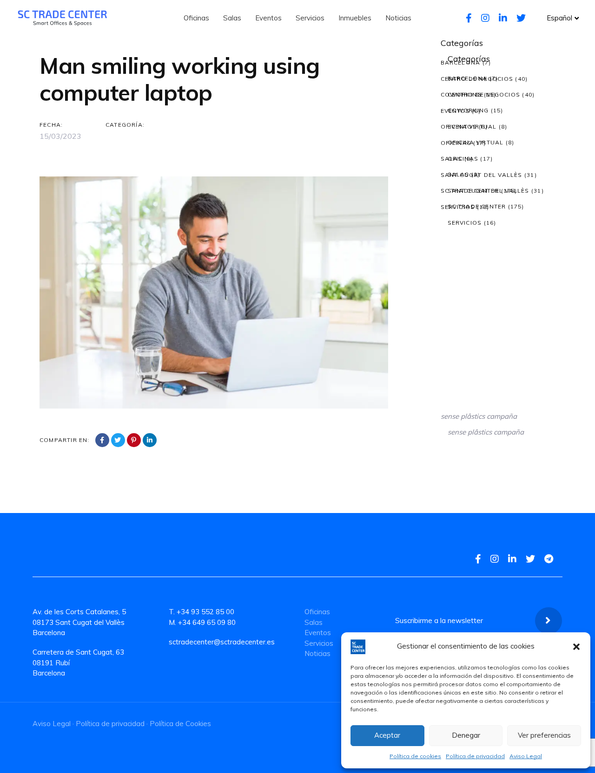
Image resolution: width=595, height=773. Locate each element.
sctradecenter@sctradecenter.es (222, 641)
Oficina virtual (469, 126)
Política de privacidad (475, 756)
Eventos (455, 110)
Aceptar (387, 735)
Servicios (458, 206)
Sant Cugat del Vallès (481, 174)
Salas (452, 158)
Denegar (466, 735)
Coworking (461, 94)
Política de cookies (415, 756)
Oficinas (456, 142)
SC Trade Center (470, 190)
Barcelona (461, 62)
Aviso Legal (525, 756)
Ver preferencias (544, 735)
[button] (576, 646)
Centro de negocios (477, 78)
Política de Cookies (180, 723)
